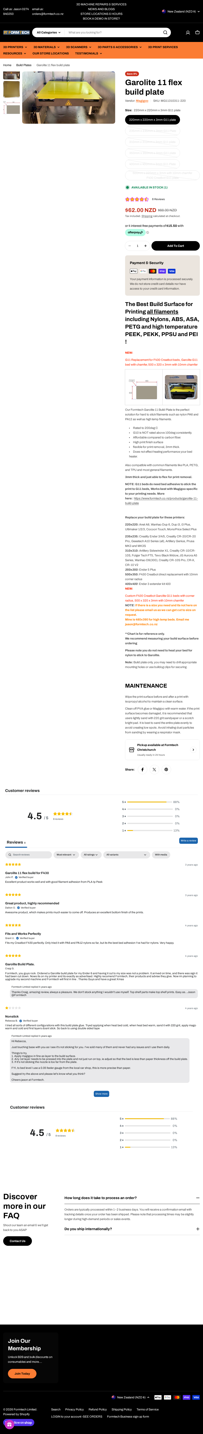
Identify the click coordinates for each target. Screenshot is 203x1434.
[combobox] (101, 32)
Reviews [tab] (16, 842)
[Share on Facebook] (142, 769)
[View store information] (193, 750)
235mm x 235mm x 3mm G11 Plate (152, 132)
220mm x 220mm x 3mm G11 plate (152, 119)
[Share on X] (154, 769)
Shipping (147, 216)
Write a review (188, 840)
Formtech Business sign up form (128, 1416)
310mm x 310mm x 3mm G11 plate (152, 143)
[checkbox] (161, 854)
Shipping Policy (122, 1409)
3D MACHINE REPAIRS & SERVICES (101, 4)
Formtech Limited (25, 1409)
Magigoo (142, 100)
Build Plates (24, 65)
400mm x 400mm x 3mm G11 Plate (152, 166)
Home (7, 65)
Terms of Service (148, 1409)
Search (55, 1409)
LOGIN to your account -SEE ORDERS (76, 1416)
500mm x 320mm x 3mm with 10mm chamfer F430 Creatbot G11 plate (162, 175)
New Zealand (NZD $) (182, 11)
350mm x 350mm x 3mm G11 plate (152, 154)
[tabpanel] (101, 976)
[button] (151, 802)
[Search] (165, 32)
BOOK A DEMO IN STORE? (101, 18)
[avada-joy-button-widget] (9, 1424)
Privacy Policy (74, 1409)
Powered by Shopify (16, 1414)
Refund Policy (98, 1409)
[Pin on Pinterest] (166, 769)
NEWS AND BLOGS (101, 9)
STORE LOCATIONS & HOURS (101, 13)
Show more (101, 1093)
